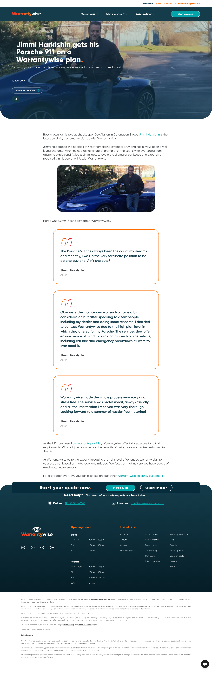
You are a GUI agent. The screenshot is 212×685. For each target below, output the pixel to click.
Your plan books (177, 556)
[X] (32, 547)
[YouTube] (52, 547)
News (172, 567)
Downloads (175, 545)
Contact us (125, 534)
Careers (173, 561)
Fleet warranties (152, 540)
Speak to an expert (156, 487)
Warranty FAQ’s (177, 550)
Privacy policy (151, 545)
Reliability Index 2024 (179, 534)
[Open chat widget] (205, 664)
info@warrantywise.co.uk (147, 503)
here (61, 613)
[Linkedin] (42, 547)
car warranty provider (87, 443)
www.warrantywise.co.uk (100, 599)
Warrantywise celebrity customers (140, 475)
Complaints (150, 556)
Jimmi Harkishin (149, 134)
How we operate (127, 550)
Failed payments (152, 561)
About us (124, 540)
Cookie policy (151, 550)
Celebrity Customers (25, 90)
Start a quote (185, 13)
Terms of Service (85, 625)
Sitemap (124, 545)
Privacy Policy (68, 625)
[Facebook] (23, 547)
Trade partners (151, 534)
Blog (172, 540)
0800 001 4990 (75, 503)
